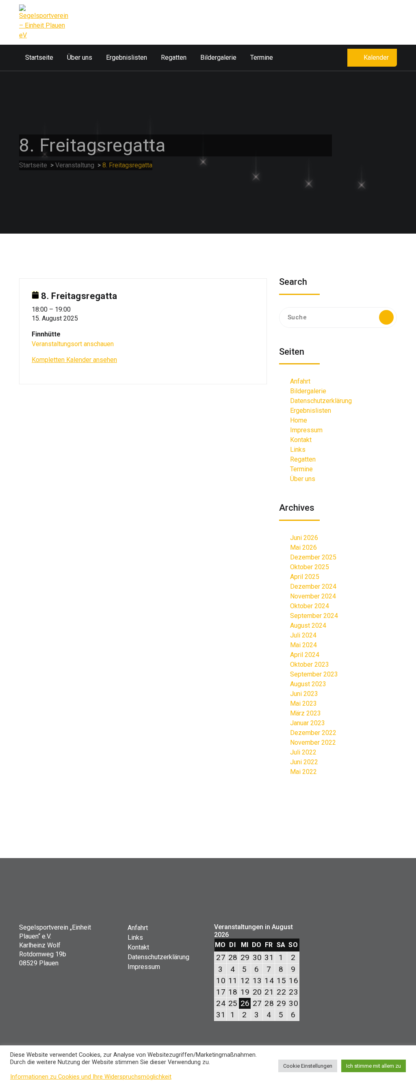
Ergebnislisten (126, 57)
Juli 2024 (303, 635)
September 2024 (314, 616)
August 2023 (308, 684)
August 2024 (308, 625)
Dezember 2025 (313, 557)
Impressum (306, 430)
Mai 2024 (303, 645)
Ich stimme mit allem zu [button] (373, 1066)
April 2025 (304, 577)
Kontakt (301, 440)
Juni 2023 (304, 694)
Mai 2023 (303, 703)
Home (298, 420)
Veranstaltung (74, 165)
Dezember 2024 (313, 586)
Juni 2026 (304, 538)
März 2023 (305, 713)
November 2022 (313, 742)
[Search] (386, 317)
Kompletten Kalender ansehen (74, 360)
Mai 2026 (303, 547)
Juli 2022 (303, 752)
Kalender (376, 57)
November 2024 (313, 596)
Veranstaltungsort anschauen (73, 344)
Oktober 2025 (309, 567)
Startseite (39, 57)
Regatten (173, 57)
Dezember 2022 (313, 733)
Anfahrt (300, 381)
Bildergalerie (218, 57)
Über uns (79, 57)
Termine (261, 57)
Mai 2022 (303, 772)
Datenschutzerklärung (321, 401)
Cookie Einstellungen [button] (307, 1066)
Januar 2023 (307, 723)
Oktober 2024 (309, 606)
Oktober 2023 (309, 664)
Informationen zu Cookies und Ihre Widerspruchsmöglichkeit (90, 1076)
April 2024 (304, 655)
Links (298, 449)
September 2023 (314, 674)
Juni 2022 (304, 762)
